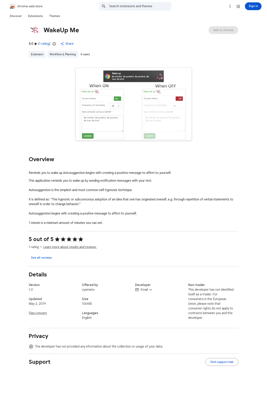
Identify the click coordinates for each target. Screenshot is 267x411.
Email (144, 290)
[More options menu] (230, 6)
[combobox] (140, 6)
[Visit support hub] (221, 362)
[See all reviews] (41, 257)
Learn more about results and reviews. (70, 247)
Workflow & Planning (63, 54)
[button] (238, 6)
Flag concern (38, 313)
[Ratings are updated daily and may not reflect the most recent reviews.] (54, 44)
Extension (37, 54)
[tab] (16, 16)
